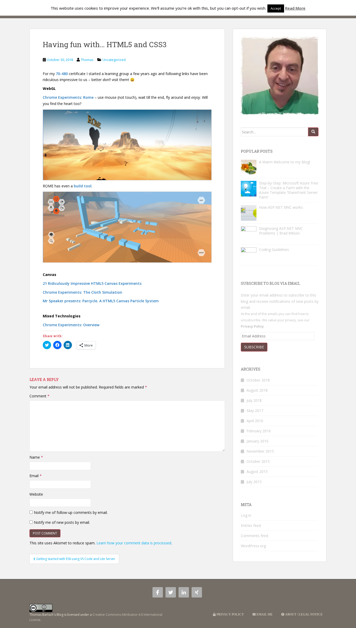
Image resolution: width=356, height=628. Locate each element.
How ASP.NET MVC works (281, 207)
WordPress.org (253, 545)
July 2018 (254, 400)
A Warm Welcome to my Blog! (284, 161)
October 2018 (258, 380)
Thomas (87, 59)
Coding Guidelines (274, 249)
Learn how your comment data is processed (133, 542)
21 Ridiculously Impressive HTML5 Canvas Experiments (92, 283)
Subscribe (254, 346)
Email (35, 475)
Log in (246, 515)
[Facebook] (157, 592)
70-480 (62, 73)
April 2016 (255, 420)
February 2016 (259, 430)
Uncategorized (114, 59)
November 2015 (260, 451)
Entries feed (251, 525)
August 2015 (257, 471)
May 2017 (255, 410)
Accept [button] (276, 8)
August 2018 (257, 390)
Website (36, 494)
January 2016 (257, 441)
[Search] (313, 131)
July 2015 (254, 481)
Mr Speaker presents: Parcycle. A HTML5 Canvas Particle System (101, 300)
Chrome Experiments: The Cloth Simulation (82, 292)
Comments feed (254, 535)
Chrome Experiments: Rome (68, 97)
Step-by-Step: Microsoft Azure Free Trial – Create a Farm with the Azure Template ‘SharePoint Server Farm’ (288, 190)
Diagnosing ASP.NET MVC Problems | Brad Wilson (281, 231)
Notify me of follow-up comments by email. (71, 512)
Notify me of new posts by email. (62, 522)
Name (36, 457)
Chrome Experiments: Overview (71, 324)
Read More (295, 8)
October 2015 (258, 461)
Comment (39, 395)
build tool (82, 185)
